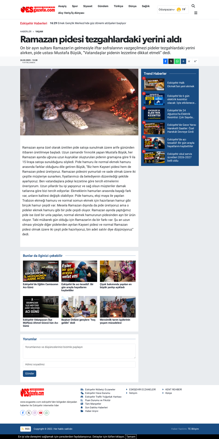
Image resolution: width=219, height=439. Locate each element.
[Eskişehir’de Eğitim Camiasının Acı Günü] (41, 271)
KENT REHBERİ (173, 389)
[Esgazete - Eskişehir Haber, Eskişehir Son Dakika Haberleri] (37, 9)
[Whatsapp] (46, 412)
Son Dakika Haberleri (96, 407)
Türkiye (118, 6)
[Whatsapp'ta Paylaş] (177, 61)
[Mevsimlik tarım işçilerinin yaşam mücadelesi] (118, 306)
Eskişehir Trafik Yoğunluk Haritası (103, 396)
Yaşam (39, 31)
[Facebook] (22, 412)
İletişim (133, 393)
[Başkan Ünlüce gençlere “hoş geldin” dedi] (79, 306)
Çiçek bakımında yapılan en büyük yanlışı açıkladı (116, 286)
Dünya (132, 6)
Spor (75, 6)
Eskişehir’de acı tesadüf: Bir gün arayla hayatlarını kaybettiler (77, 287)
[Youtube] (40, 412)
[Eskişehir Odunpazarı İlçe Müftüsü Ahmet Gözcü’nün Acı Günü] (41, 306)
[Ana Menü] (194, 13)
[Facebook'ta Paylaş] (165, 61)
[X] (28, 412)
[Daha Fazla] (183, 61)
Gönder (29, 373)
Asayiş (62, 6)
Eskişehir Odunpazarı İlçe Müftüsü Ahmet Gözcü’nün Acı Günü (40, 322)
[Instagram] (34, 412)
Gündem (103, 6)
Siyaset (87, 6)
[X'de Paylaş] (171, 61)
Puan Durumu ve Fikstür (97, 400)
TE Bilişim (193, 428)
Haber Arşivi (91, 411)
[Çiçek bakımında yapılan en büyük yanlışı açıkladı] (118, 271)
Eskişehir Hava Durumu (97, 393)
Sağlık (146, 6)
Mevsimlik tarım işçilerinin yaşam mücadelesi (115, 321)
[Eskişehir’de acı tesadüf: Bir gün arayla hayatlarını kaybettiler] (79, 271)
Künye (168, 393)
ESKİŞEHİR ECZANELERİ (142, 389)
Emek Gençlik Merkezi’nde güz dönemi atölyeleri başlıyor (88, 23)
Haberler (25, 31)
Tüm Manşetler (93, 403)
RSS (27, 428)
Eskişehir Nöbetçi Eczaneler (100, 389)
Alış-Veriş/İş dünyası (71, 12)
